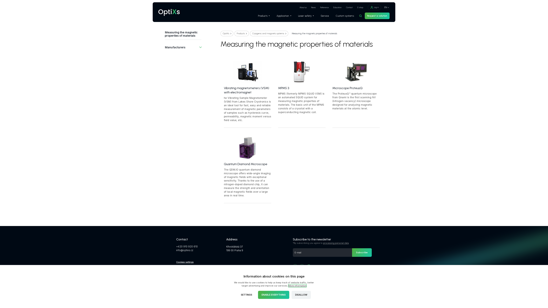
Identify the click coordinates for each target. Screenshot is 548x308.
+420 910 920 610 (187, 246)
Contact (349, 7)
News (313, 7)
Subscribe (362, 252)
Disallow (301, 294)
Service (325, 15)
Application (283, 15)
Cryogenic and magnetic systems (268, 33)
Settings (246, 294)
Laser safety (305, 15)
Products (263, 15)
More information (297, 285)
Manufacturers (175, 47)
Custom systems (345, 15)
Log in (376, 7)
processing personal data (336, 243)
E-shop (360, 7)
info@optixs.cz (184, 250)
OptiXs (226, 33)
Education (337, 7)
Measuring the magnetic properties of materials (181, 34)
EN (385, 7)
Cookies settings (185, 262)
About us (303, 7)
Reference (324, 7)
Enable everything (274, 294)
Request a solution (377, 16)
